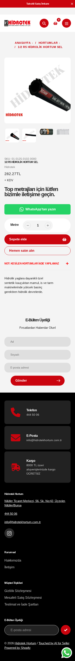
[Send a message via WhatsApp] (66, 652)
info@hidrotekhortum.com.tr (22, 522)
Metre (14, 224)
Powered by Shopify (17, 647)
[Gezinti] (66, 23)
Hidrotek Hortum (25, 643)
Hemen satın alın (21, 250)
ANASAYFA (23, 42)
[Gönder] (66, 630)
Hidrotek (9, 167)
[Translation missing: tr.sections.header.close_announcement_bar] (72, 4)
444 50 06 (10, 513)
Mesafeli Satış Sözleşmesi (23, 597)
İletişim (9, 567)
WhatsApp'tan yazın (40, 209)
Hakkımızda (12, 560)
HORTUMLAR (48, 42)
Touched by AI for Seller (54, 643)
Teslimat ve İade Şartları (21, 604)
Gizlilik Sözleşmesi (17, 591)
